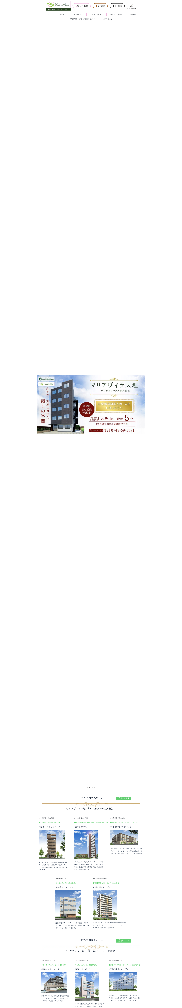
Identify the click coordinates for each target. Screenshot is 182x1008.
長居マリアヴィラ (82, 826)
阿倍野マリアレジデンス (49, 826)
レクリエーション (96, 14)
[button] (39, 405)
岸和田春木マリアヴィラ (121, 826)
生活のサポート (77, 14)
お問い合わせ (107, 19)
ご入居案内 (60, 14)
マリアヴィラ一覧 (116, 14)
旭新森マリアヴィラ (64, 887)
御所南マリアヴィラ (50, 969)
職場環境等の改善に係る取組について (82, 19)
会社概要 (133, 14)
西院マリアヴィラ (83, 969)
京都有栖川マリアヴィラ (120, 969)
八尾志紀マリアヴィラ (103, 887)
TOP (47, 14)
